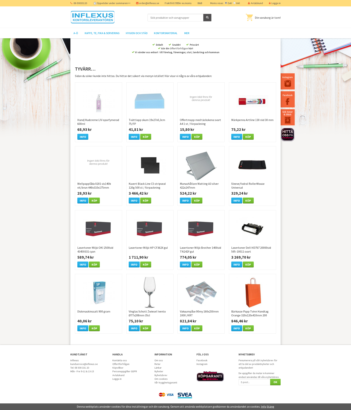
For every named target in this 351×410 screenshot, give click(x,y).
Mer (186, 33)
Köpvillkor (117, 367)
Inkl (238, 3)
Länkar (158, 367)
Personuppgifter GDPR (124, 371)
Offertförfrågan (179, 48)
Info (83, 137)
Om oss (158, 360)
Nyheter (158, 371)
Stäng (270, 406)
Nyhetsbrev (160, 375)
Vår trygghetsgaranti (165, 382)
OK (275, 382)
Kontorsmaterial (166, 33)
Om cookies (161, 378)
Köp (145, 137)
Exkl (230, 3)
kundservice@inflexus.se (84, 364)
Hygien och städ (137, 33)
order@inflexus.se (149, 3)
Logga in (276, 3)
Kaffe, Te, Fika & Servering (102, 33)
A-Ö (75, 33)
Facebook (202, 360)
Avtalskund (257, 3)
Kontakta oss (119, 360)
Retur (157, 364)
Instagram (202, 364)
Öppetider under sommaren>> (114, 3)
